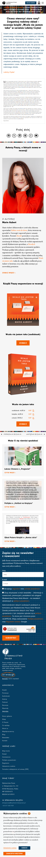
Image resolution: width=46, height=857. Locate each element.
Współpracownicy (8, 731)
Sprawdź (5, 678)
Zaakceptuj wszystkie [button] (14, 854)
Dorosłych (31, 244)
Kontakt (4, 740)
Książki (4, 690)
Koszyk (4, 754)
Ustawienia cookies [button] (9, 848)
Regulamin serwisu (13, 622)
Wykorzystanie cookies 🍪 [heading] (17, 813)
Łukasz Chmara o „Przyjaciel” (17, 469)
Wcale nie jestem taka (23, 404)
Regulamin (5, 763)
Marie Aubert (9, 222)
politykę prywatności (32, 589)
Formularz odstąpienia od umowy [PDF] (15, 769)
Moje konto (6, 751)
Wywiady (5, 708)
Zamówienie (6, 757)
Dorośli (19, 236)
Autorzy (4, 699)
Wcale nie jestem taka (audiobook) (23, 334)
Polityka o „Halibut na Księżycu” (18, 503)
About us (5, 728)
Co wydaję (5, 725)
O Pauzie (5, 722)
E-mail (4, 580)
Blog (3, 734)
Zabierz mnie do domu (19, 230)
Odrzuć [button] (24, 848)
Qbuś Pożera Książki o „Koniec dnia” (20, 537)
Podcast (5, 702)
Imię (4, 571)
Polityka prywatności (35, 619)
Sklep (4, 719)
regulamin (16, 589)
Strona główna (10, 7)
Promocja (5, 693)
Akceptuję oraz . (22, 589)
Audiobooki (6, 696)
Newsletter (5, 737)
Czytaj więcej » (10, 472)
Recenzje (20, 7)
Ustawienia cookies (8, 766)
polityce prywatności (21, 601)
